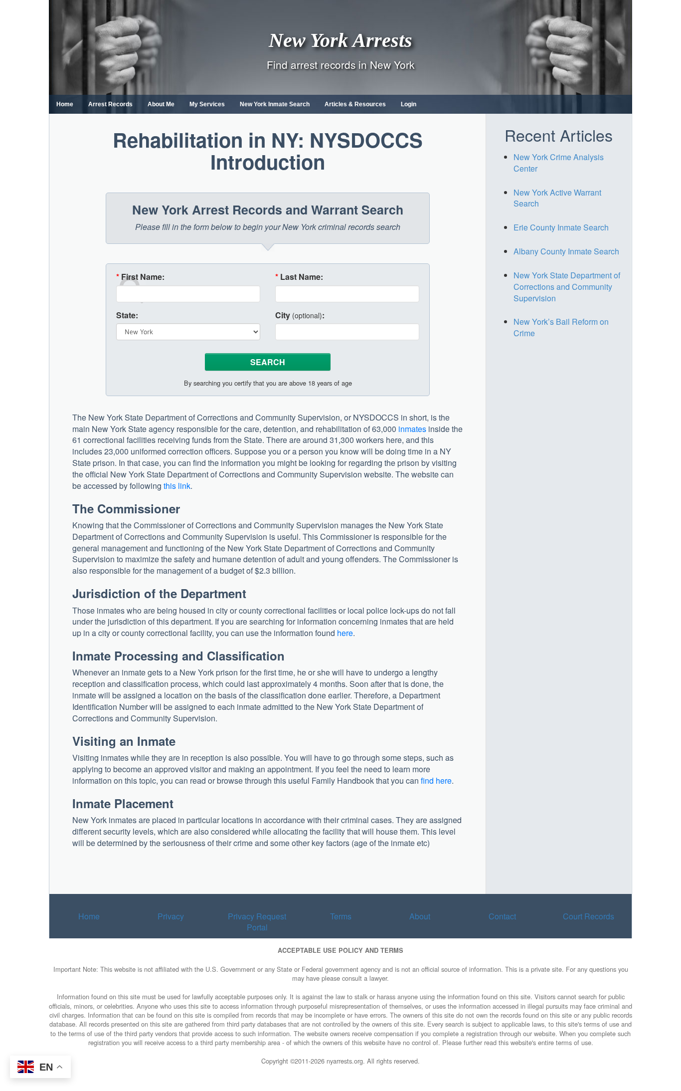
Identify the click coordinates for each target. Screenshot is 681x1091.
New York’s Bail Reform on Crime (561, 327)
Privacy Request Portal (257, 921)
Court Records (588, 916)
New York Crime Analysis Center (558, 162)
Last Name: (299, 276)
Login (408, 104)
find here (436, 780)
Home (64, 104)
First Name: (140, 276)
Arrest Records (110, 104)
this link (177, 485)
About (419, 916)
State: (127, 315)
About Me (161, 104)
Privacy (171, 916)
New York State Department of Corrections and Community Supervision (566, 286)
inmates (412, 429)
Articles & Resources (355, 104)
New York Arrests (340, 39)
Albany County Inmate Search (566, 251)
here (345, 633)
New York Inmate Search (275, 104)
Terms (340, 916)
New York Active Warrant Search (557, 198)
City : (300, 315)
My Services (207, 104)
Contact (502, 916)
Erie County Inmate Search (561, 227)
